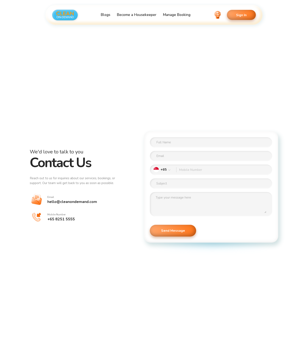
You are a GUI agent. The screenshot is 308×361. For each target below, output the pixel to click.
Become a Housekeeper (136, 15)
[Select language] (218, 15)
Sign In (241, 15)
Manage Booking (176, 15)
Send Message (173, 230)
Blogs (105, 15)
